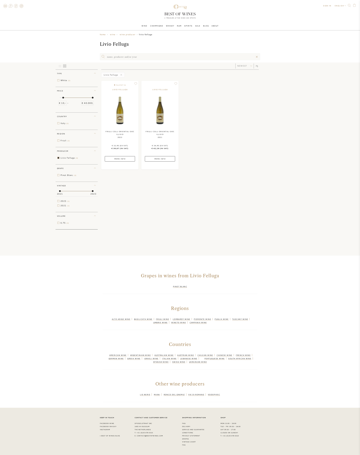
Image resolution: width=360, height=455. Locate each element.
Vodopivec (214, 394)
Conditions (187, 433)
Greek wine (133, 358)
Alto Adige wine (121, 319)
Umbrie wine (160, 322)
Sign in (327, 6)
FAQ (10, 6)
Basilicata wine (143, 319)
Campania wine (198, 322)
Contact (5, 6)
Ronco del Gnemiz (174, 394)
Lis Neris (145, 394)
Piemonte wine (202, 319)
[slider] (63, 97)
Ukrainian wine (198, 362)
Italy (64, 123)
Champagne (156, 26)
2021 (65, 205)
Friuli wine (162, 319)
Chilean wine (205, 355)
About (215, 26)
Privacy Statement (191, 436)
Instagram (21, 6)
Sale (197, 26)
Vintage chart (189, 442)
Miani (157, 394)
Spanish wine (161, 362)
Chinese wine (224, 355)
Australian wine (164, 355)
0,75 (64, 223)
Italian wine (169, 358)
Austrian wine (185, 355)
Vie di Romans (196, 394)
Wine (144, 26)
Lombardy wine (181, 319)
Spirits (188, 26)
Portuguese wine (214, 358)
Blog (206, 26)
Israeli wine (151, 358)
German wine (116, 358)
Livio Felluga (69, 158)
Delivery (186, 426)
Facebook (16, 6)
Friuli (65, 140)
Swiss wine (178, 362)
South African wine (239, 358)
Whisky (170, 26)
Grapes (185, 439)
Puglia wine (222, 319)
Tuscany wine (240, 319)
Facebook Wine (107, 423)
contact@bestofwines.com (150, 436)
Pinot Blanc (68, 175)
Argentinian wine (140, 355)
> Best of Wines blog (110, 436)
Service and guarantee (193, 430)
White (65, 80)
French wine (243, 355)
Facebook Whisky (108, 426)
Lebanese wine (188, 358)
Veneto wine (178, 322)
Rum (179, 26)
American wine (118, 355)
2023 (65, 201)
